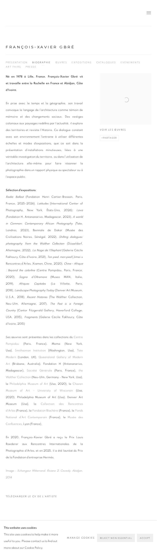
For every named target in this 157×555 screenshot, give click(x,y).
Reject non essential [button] (116, 538)
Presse (31, 67)
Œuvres (61, 62)
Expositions (82, 62)
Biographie (41, 62)
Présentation (17, 62)
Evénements (130, 62)
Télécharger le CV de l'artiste (31, 497)
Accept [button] (145, 538)
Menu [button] (148, 13)
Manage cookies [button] (81, 538)
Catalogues (106, 62)
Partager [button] (110, 138)
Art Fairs (13, 67)
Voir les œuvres (113, 130)
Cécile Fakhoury (29, 13)
